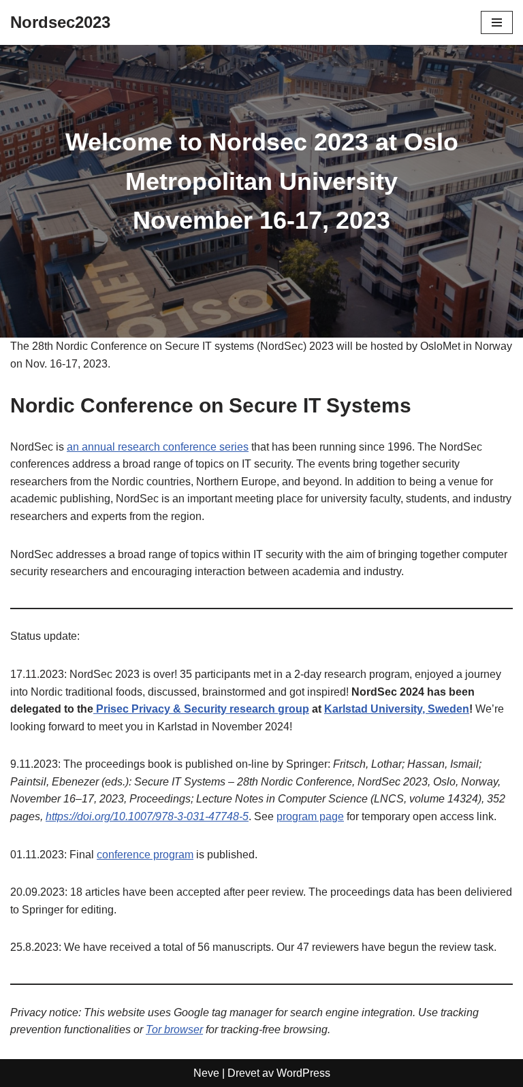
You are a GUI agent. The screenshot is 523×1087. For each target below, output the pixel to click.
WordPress (303, 1073)
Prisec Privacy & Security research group (201, 709)
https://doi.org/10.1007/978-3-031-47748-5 (147, 816)
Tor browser (174, 1029)
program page (310, 816)
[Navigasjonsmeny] (497, 22)
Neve (206, 1073)
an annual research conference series (158, 447)
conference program (145, 854)
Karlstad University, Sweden (396, 709)
